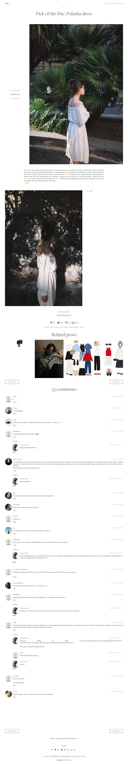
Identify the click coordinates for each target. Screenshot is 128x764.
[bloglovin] (55, 750)
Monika (15, 691)
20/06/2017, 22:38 (113, 661)
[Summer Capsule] (108, 377)
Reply (14, 402)
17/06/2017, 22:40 (113, 553)
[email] (71, 750)
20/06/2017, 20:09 (115, 691)
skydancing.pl (43, 586)
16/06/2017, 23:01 (116, 408)
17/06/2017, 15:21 (116, 504)
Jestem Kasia (24, 445)
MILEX (15, 396)
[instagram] (58, 750)
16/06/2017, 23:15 (115, 431)
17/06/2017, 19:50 (116, 528)
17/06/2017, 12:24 (114, 445)
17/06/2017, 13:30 (116, 493)
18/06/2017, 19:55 (115, 594)
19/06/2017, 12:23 (115, 622)
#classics (47, 327)
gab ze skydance (18, 583)
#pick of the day (64, 327)
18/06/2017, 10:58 (115, 583)
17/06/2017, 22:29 (115, 539)
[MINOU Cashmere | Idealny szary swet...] (49, 377)
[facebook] (52, 750)
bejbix (14, 420)
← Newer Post (12, 382)
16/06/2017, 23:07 (116, 419)
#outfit (57, 327)
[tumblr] (68, 750)
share (53, 322)
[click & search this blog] (74, 750)
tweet (61, 322)
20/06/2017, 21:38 (113, 652)
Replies (16, 441)
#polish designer (74, 327)
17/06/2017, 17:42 (116, 516)
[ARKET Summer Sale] (78, 377)
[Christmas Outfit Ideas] (19, 346)
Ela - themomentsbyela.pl (20, 569)
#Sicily (82, 327)
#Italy (52, 327)
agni (14, 493)
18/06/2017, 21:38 (113, 608)
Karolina (15, 408)
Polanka (67, 174)
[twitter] (65, 750)
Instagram (27, 179)
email (76, 322)
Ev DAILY (15, 516)
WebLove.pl (67, 760)
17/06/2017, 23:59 (115, 569)
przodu (57, 179)
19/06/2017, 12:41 (115, 676)
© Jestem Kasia (47, 756)
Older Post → (116, 382)
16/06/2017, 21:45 (116, 396)
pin (68, 322)
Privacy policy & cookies (78, 756)
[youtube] (62, 750)
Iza (14, 528)
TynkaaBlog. (16, 505)
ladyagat (15, 676)
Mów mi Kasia (17, 459)
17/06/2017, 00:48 (116, 459)
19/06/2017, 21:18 (113, 638)
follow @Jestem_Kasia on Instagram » (64, 738)
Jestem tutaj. (56, 422)
